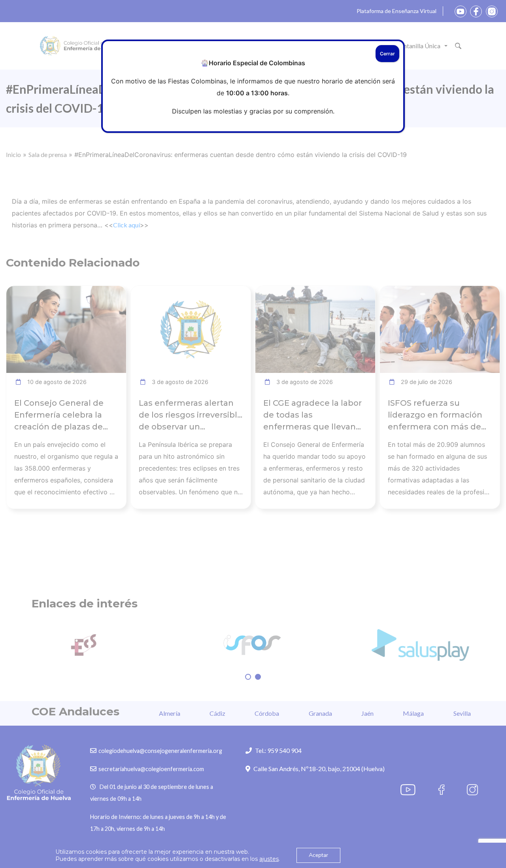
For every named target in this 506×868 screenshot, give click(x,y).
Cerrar (387, 54)
